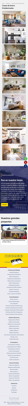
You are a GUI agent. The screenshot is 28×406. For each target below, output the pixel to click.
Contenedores (14, 342)
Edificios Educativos (14, 326)
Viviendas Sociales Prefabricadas (14, 305)
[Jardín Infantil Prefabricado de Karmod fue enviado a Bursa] (14, 233)
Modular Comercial (14, 289)
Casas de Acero (14, 299)
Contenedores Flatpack (14, 344)
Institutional (14, 383)
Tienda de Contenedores (14, 355)
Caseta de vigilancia (14, 365)
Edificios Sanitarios (14, 332)
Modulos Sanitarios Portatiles (14, 353)
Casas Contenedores (14, 351)
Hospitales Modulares (14, 285)
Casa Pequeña (14, 303)
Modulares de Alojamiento (14, 278)
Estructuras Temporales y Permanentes (14, 334)
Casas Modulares (14, 297)
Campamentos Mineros (14, 320)
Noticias (14, 388)
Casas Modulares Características (14, 314)
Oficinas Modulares (14, 276)
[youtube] (18, 256)
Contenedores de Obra (14, 349)
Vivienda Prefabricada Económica (14, 307)
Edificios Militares (14, 330)
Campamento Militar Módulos (14, 287)
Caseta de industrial (14, 378)
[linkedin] (15, 256)
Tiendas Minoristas (14, 339)
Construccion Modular (14, 225)
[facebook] (6, 256)
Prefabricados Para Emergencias (14, 312)
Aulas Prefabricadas (14, 283)
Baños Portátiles (14, 369)
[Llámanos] (25, 162)
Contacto (14, 385)
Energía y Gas (14, 337)
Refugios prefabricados (14, 367)
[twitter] (9, 256)
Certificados (14, 390)
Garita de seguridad (14, 376)
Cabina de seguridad (14, 380)
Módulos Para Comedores (14, 281)
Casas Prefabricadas (14, 301)
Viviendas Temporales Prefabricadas (14, 310)
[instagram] (12, 256)
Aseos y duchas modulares (14, 293)
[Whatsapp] (25, 158)
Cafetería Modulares (14, 291)
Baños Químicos (14, 371)
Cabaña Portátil (14, 357)
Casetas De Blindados (14, 373)
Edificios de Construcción (14, 324)
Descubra (4, 204)
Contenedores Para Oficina (14, 346)
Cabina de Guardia (14, 359)
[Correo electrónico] (25, 166)
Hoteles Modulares (14, 272)
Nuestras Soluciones (14, 317)
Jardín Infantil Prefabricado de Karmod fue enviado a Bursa (13, 241)
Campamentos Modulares (14, 274)
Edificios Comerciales (14, 322)
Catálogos (14, 392)
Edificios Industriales (14, 328)
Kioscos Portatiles (14, 363)
